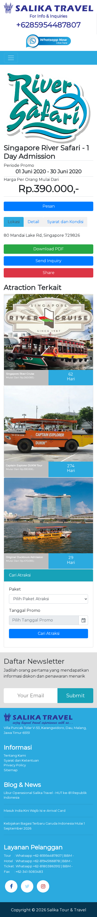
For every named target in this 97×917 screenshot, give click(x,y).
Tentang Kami (15, 755)
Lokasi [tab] (14, 221)
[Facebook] (11, 886)
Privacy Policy (15, 765)
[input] (44, 620)
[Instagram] (43, 886)
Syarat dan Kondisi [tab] (65, 221)
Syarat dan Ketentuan (21, 760)
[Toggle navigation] (11, 58)
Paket (15, 589)
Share (48, 272)
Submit (75, 696)
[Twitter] (27, 886)
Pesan (49, 206)
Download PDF (48, 249)
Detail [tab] (33, 221)
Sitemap (11, 770)
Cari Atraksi (48, 633)
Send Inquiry (48, 260)
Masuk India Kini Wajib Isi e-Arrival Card (34, 810)
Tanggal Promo (24, 610)
